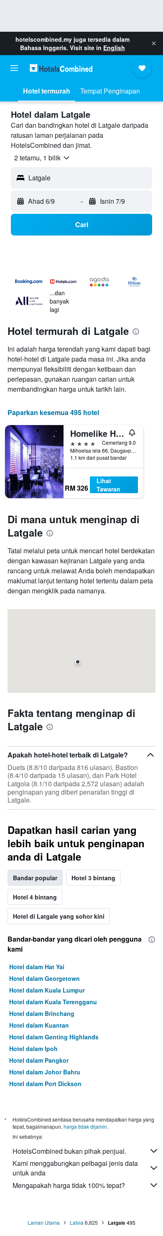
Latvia (77, 1222)
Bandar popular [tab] (35, 878)
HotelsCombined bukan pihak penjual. (69, 1151)
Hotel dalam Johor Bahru (44, 1072)
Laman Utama (44, 1222)
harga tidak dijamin (85, 1126)
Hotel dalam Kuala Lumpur (47, 990)
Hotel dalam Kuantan (39, 1025)
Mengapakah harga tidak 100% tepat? (69, 1185)
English (114, 47)
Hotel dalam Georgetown (44, 978)
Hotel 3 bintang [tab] (93, 878)
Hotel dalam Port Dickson (45, 1083)
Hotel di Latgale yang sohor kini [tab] (58, 916)
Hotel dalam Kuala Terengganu (53, 1002)
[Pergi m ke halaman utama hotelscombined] (61, 68)
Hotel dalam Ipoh (33, 1048)
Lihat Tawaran (108, 484)
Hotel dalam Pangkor (39, 1060)
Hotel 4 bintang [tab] (35, 897)
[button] (154, 43)
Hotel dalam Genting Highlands (54, 1037)
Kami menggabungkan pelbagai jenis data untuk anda (75, 1168)
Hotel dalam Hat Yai (36, 966)
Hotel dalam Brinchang (41, 1013)
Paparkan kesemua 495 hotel (53, 412)
